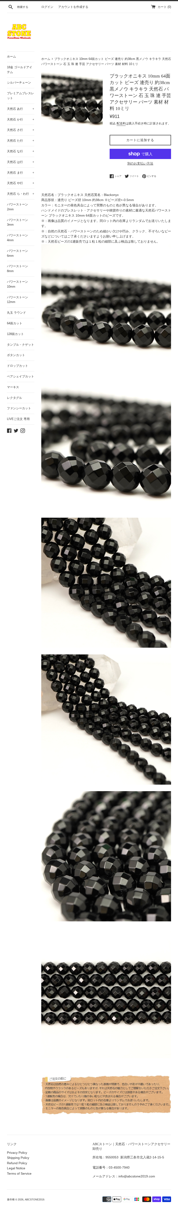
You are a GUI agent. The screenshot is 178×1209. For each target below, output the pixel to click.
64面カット (14, 323)
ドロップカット (17, 365)
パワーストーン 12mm (17, 300)
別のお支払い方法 (140, 163)
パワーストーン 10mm (17, 284)
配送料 (121, 123)
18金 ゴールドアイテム (19, 69)
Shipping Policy (18, 1158)
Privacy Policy (17, 1152)
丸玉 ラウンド (16, 312)
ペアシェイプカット (20, 376)
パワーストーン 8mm (17, 268)
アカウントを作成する (73, 7)
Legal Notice (16, 1168)
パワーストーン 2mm (17, 207)
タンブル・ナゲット (20, 344)
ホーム (11, 56)
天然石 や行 (20, 183)
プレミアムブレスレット (20, 95)
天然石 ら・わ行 (20, 193)
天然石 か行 (20, 119)
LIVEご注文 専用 (18, 419)
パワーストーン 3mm (17, 222)
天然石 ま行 (20, 172)
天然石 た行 (20, 140)
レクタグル (14, 398)
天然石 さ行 (20, 130)
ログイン (47, 7)
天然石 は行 (20, 162)
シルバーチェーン (19, 82)
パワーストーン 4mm (17, 238)
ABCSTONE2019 (34, 1199)
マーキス (13, 387)
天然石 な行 (20, 151)
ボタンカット (16, 355)
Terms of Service (19, 1173)
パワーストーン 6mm (17, 253)
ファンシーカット (19, 408)
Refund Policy (17, 1163)
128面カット (15, 334)
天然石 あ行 (20, 108)
